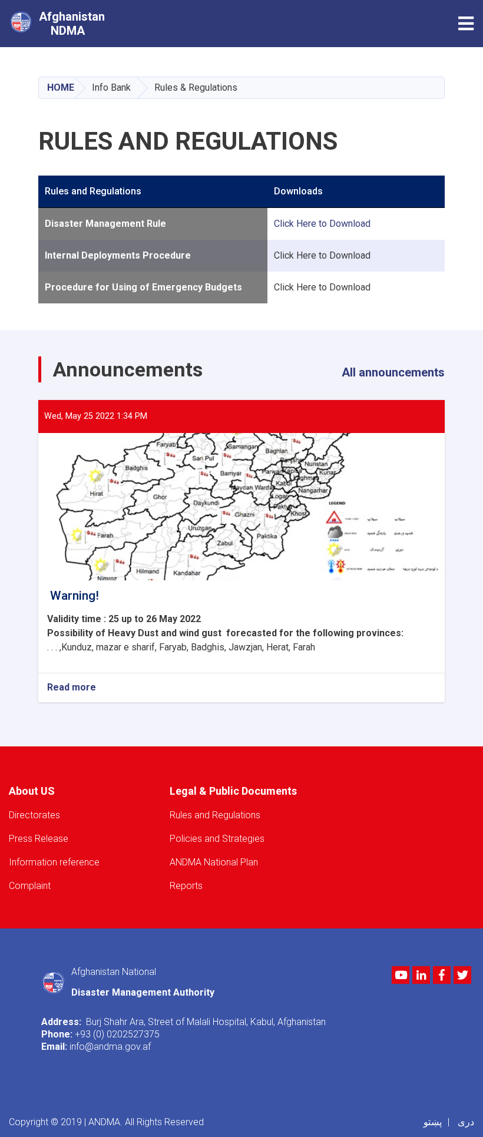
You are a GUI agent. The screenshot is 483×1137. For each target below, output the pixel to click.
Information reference (54, 862)
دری (466, 1122)
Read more (71, 688)
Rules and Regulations (215, 815)
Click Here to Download (322, 223)
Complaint (30, 885)
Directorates (34, 815)
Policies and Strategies (217, 838)
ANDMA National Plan (214, 862)
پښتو (433, 1122)
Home (60, 87)
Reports (186, 885)
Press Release (38, 838)
